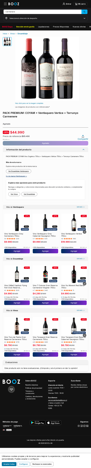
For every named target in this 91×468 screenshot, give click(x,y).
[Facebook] (82, 426)
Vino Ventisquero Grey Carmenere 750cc (13, 235)
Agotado (45, 143)
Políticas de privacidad (33, 388)
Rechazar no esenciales (42, 464)
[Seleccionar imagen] (7, 41)
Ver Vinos (14, 194)
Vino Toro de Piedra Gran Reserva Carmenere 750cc (15, 338)
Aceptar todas (9, 464)
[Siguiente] (84, 232)
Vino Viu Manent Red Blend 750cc (72, 286)
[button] (45, 12)
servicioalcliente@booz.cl (57, 400)
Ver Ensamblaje (29, 194)
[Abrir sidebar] (6, 4)
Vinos (12, 33)
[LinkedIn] (87, 426)
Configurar (23, 464)
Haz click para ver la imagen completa (29, 103)
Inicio (5, 33)
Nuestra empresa (31, 385)
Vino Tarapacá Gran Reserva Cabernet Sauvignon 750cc (73, 338)
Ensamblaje (23, 33)
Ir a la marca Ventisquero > (16, 176)
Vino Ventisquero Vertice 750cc (71, 235)
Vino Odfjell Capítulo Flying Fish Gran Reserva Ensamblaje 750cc (15, 286)
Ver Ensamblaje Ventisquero (18, 171)
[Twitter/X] (84, 426)
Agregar (17, 251)
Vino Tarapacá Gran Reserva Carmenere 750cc (45, 338)
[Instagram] (79, 426)
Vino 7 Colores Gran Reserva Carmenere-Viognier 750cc (45, 286)
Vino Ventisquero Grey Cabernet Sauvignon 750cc (44, 235)
